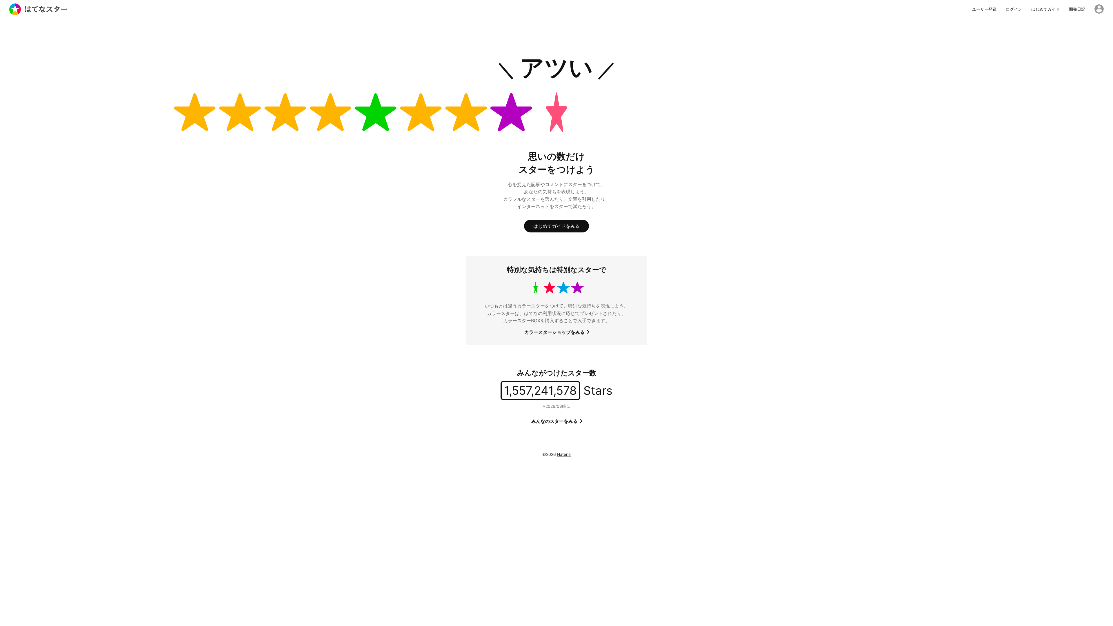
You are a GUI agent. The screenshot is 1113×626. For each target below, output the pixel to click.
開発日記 (1077, 9)
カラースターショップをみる (555, 332)
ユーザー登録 (984, 9)
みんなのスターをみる (555, 421)
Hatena (564, 454)
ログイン (1014, 9)
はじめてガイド (1045, 9)
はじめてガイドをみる (556, 226)
